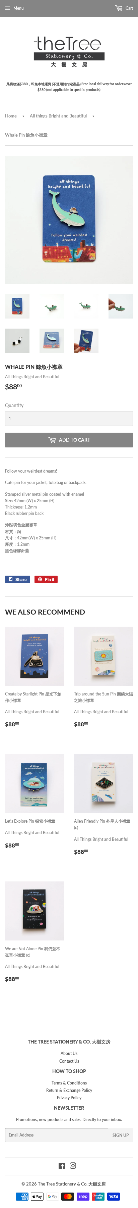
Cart (129, 8)
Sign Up (121, 1135)
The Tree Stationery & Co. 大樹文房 (72, 1184)
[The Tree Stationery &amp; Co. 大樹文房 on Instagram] (73, 1166)
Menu (18, 8)
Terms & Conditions (69, 1082)
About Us (69, 1053)
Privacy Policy (69, 1097)
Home (11, 115)
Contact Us (69, 1061)
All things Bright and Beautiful (58, 115)
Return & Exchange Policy (69, 1090)
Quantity (14, 405)
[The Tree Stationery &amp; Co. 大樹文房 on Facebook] (61, 1166)
